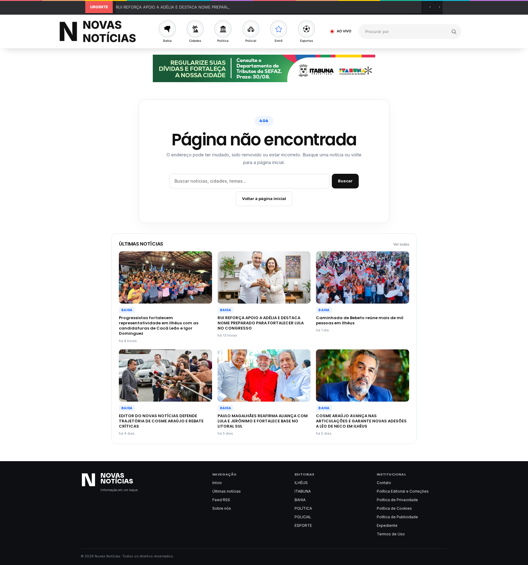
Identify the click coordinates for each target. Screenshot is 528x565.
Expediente (387, 525)
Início (217, 482)
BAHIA (126, 310)
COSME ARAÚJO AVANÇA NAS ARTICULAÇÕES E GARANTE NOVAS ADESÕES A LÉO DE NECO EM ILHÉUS (361, 421)
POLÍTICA (303, 508)
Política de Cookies (394, 508)
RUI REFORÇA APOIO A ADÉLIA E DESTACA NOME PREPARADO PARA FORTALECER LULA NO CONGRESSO (216, 7)
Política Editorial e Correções (403, 491)
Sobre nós (221, 508)
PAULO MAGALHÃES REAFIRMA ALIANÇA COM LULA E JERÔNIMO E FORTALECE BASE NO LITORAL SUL (263, 421)
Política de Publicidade (397, 517)
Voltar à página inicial (264, 198)
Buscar (345, 180)
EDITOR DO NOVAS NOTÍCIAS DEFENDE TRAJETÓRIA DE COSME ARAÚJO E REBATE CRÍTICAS (161, 421)
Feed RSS (221, 500)
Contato (384, 482)
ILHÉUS (301, 482)
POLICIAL (303, 517)
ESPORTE (303, 525)
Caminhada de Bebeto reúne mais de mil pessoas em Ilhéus (359, 320)
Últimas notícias (226, 491)
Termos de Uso (391, 534)
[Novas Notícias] (100, 31)
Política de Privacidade (397, 500)
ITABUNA (303, 491)
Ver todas (401, 244)
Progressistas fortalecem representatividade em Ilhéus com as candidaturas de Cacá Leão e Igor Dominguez (158, 325)
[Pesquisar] (453, 31)
